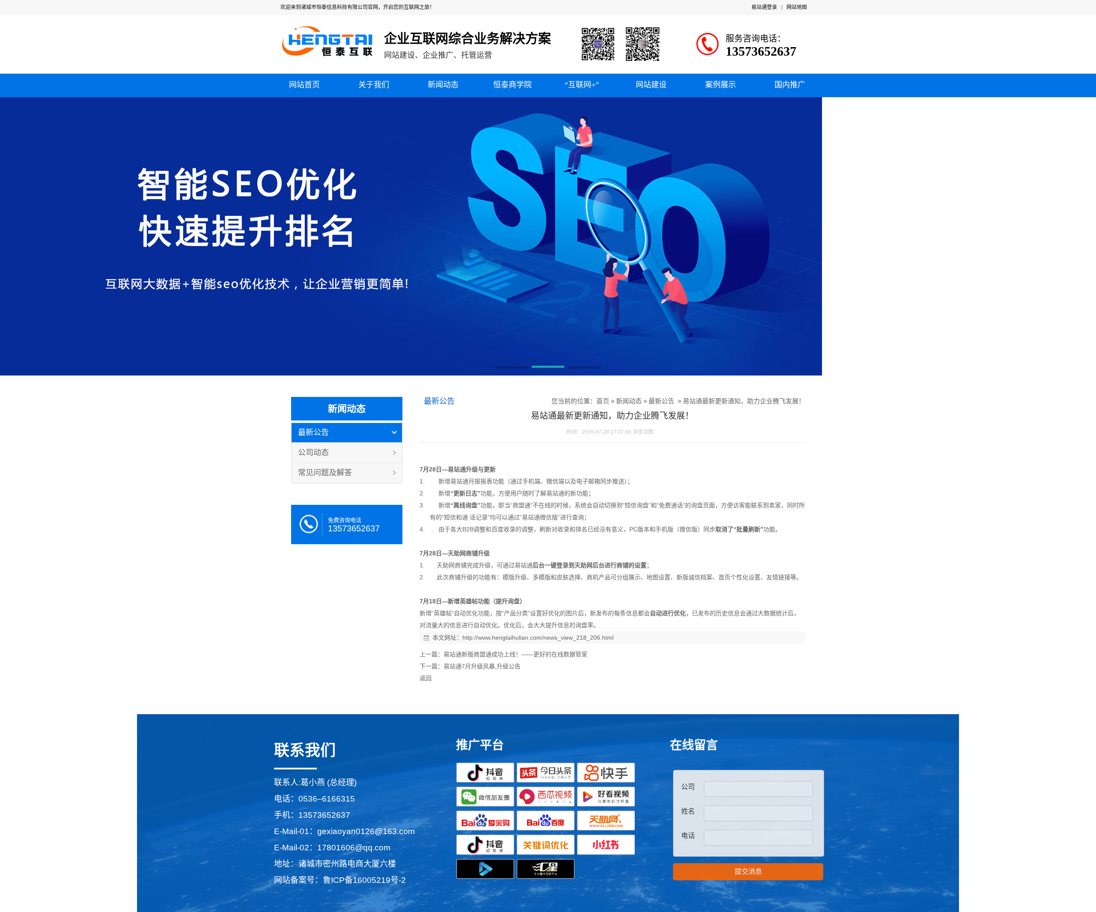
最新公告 (313, 432)
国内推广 (789, 84)
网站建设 (651, 84)
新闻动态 (443, 84)
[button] (511, 368)
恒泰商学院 (512, 84)
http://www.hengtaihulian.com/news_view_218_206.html (538, 637)
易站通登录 (764, 7)
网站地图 (796, 7)
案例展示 (720, 84)
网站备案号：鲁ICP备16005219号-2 (340, 880)
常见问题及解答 (325, 472)
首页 (602, 401)
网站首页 (304, 84)
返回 (426, 678)
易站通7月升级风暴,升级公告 (482, 666)
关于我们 (373, 84)
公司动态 (313, 452)
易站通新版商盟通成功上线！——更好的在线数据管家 (515, 654)
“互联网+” (582, 84)
